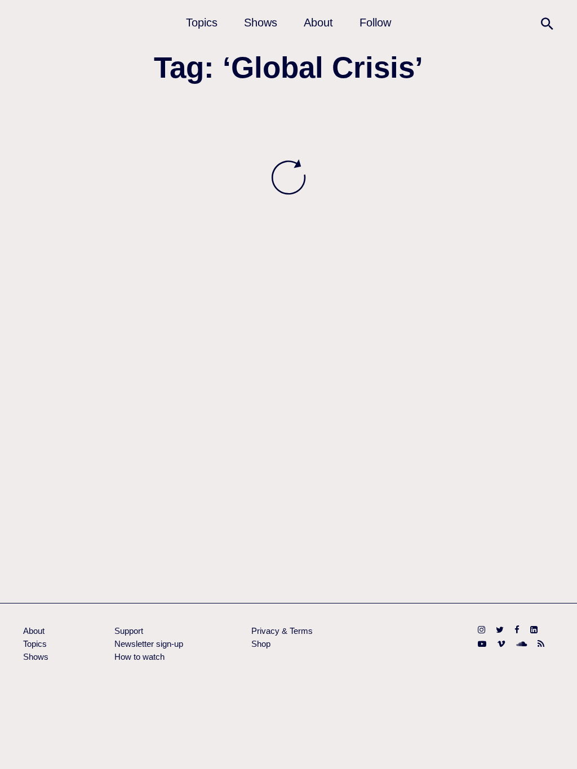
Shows (260, 22)
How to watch (139, 656)
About (318, 22)
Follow (375, 22)
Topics (202, 22)
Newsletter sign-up (148, 644)
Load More (288, 177)
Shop (260, 644)
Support (128, 631)
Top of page (558, 750)
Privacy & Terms (282, 631)
